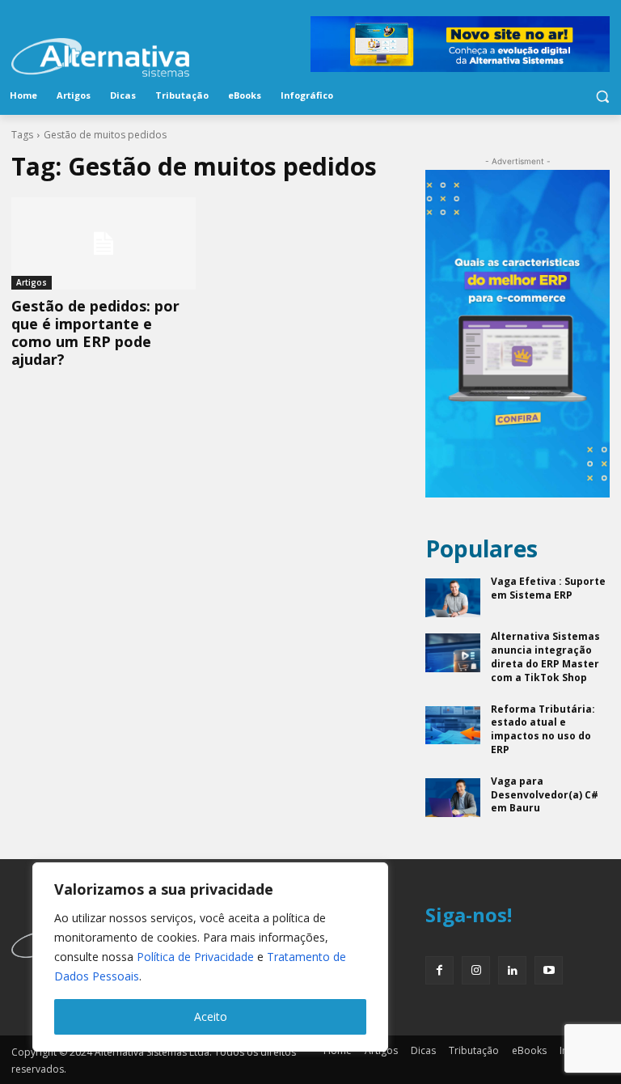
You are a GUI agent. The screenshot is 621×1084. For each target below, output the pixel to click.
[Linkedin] (512, 970)
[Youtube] (548, 970)
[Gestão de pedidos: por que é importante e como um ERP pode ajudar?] (103, 243)
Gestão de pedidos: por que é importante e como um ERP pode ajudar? (95, 332)
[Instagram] (476, 970)
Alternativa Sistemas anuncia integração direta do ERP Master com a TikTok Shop (545, 656)
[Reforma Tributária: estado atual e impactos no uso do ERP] (452, 725)
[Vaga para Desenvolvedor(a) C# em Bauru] (452, 797)
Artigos (31, 282)
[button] (602, 96)
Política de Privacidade (195, 956)
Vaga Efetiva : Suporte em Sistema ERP (548, 588)
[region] (210, 957)
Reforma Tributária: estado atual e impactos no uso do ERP (543, 729)
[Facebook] (439, 970)
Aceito (210, 1016)
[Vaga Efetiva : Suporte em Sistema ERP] (452, 597)
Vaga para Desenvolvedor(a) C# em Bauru (544, 794)
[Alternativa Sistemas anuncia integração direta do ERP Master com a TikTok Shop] (452, 652)
